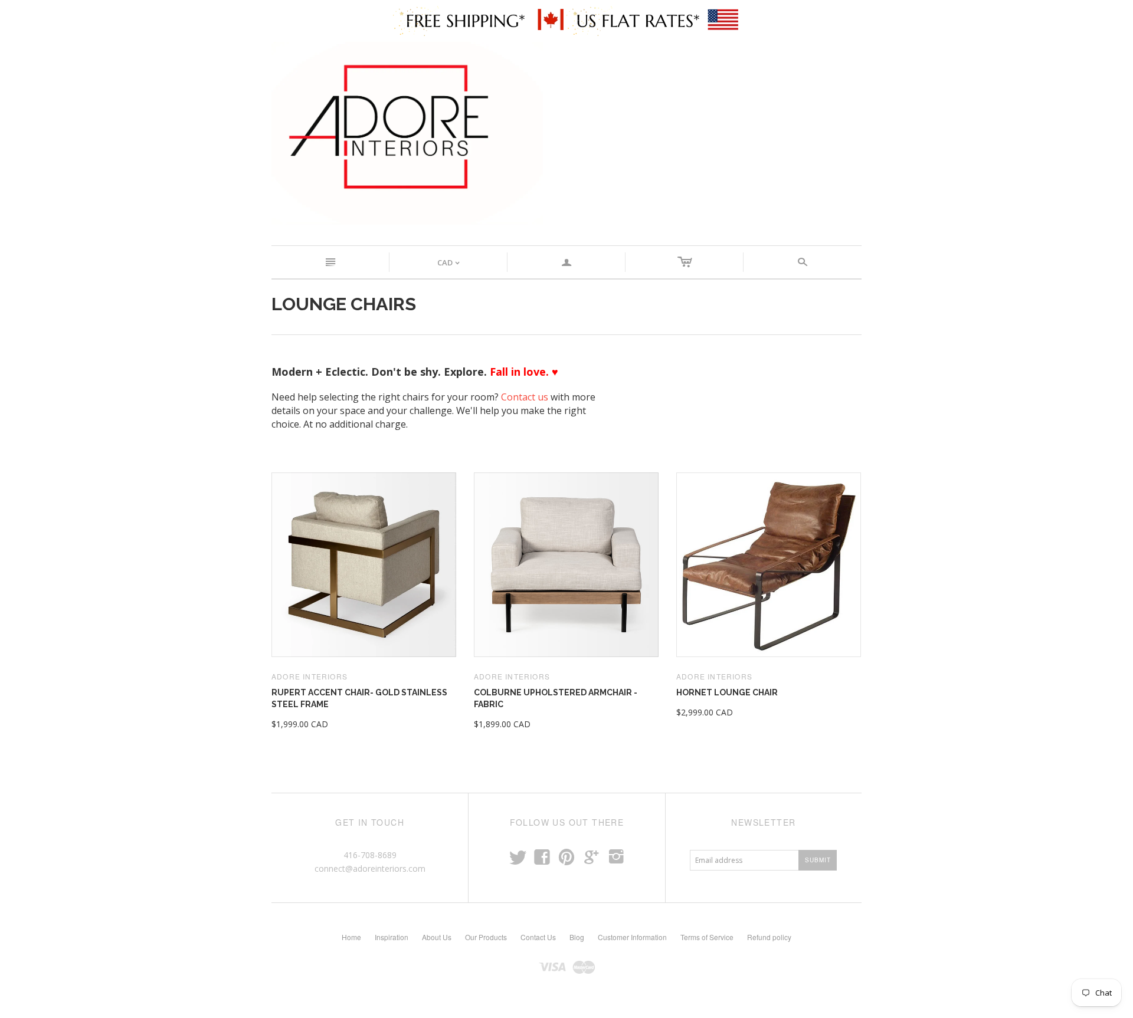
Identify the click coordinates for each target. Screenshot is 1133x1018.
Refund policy (769, 937)
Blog (576, 937)
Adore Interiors (309, 676)
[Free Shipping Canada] (479, 20)
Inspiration (391, 937)
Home (351, 937)
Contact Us (538, 937)
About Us (436, 937)
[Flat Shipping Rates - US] (653, 20)
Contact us (524, 396)
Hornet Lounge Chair (727, 692)
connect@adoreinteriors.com (370, 868)
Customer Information (632, 937)
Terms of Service (706, 937)
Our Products (486, 937)
